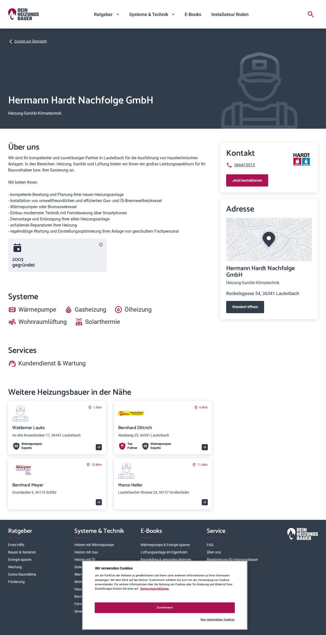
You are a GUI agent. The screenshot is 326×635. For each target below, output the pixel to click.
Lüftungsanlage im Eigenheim (164, 552)
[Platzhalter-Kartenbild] (269, 239)
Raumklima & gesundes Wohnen (166, 560)
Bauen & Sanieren (22, 552)
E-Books (193, 14)
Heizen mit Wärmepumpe (94, 545)
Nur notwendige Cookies (218, 619)
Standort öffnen (245, 307)
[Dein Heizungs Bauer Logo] (302, 535)
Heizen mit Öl (84, 560)
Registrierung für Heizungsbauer (232, 560)
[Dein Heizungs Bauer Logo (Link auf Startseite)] (23, 14)
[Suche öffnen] (311, 14)
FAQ (210, 545)
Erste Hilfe (16, 545)
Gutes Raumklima (22, 574)
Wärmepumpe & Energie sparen (165, 545)
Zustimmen (165, 607)
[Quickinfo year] (101, 245)
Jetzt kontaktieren (247, 180)
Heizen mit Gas (86, 552)
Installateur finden (230, 14)
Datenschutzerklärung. (154, 588)
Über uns (214, 552)
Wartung (15, 567)
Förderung (16, 582)
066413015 (244, 165)
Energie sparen (20, 560)
